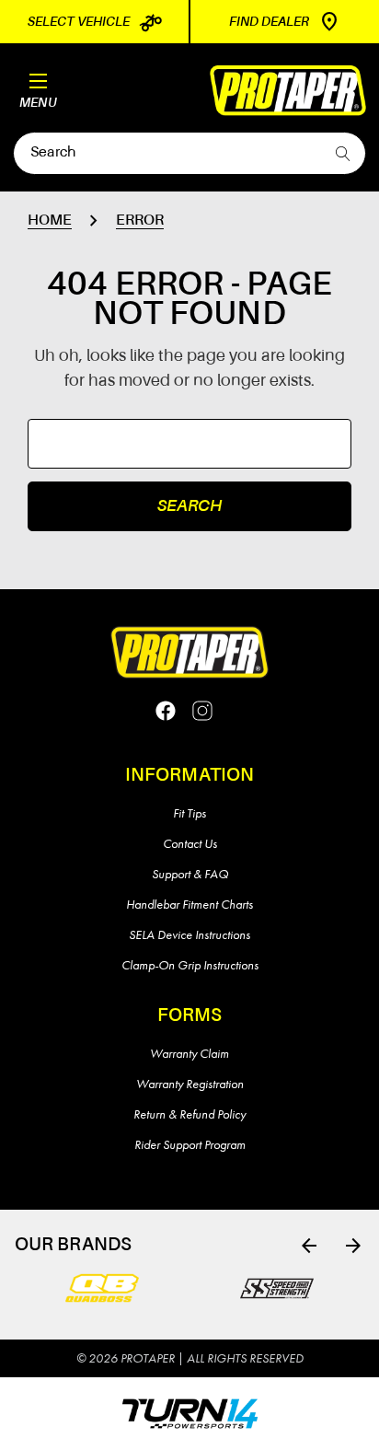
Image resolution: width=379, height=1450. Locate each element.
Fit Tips (189, 813)
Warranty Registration (190, 1083)
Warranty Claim (189, 1053)
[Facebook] (166, 711)
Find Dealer (269, 22)
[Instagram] (202, 711)
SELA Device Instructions (189, 934)
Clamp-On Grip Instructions (189, 965)
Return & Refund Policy (189, 1114)
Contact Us (190, 843)
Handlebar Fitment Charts (189, 904)
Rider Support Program (190, 1144)
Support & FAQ (190, 873)
